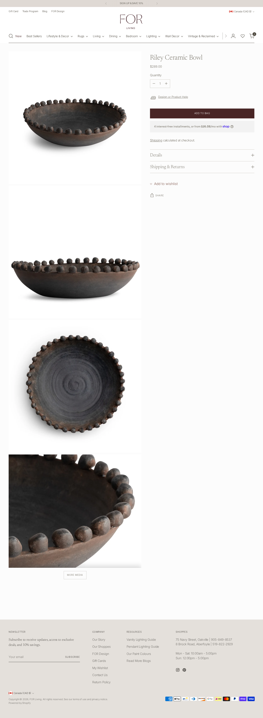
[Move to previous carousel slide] (241, 611)
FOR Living (36, 699)
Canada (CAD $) (242, 11)
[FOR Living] (131, 21)
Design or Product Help (173, 96)
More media (75, 574)
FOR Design (100, 654)
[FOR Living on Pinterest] (184, 670)
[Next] (156, 3)
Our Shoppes (101, 647)
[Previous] (106, 3)
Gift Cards (99, 661)
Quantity (155, 75)
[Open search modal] (11, 36)
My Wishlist (100, 668)
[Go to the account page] (233, 36)
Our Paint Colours (139, 654)
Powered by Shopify (20, 703)
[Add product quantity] (166, 84)
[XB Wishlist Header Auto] (243, 36)
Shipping (156, 140)
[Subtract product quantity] (154, 84)
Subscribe (72, 657)
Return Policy (101, 682)
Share (159, 195)
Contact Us (100, 675)
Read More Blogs (139, 661)
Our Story (98, 640)
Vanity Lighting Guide (141, 640)
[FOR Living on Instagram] (178, 670)
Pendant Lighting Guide (143, 647)
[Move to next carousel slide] (250, 611)
